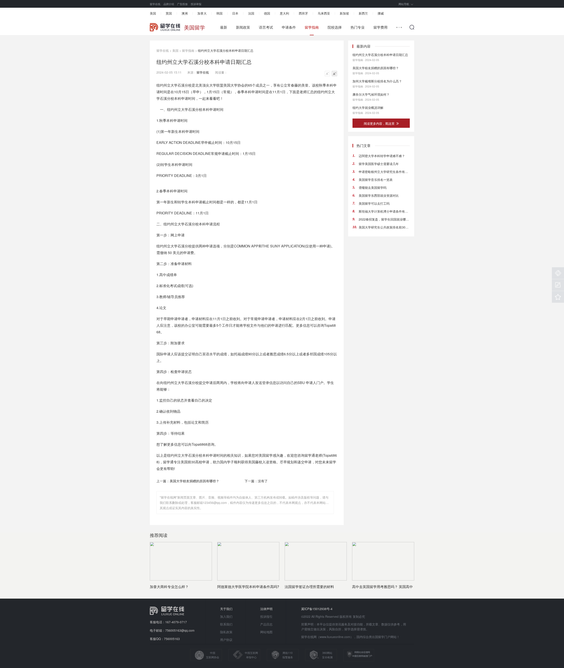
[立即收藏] (558, 297)
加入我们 (226, 616)
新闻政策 (243, 27)
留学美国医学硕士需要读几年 (379, 163)
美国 (153, 13)
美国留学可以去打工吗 (374, 203)
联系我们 (226, 624)
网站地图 (266, 632)
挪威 (381, 13)
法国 (251, 13)
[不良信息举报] (558, 273)
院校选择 (335, 27)
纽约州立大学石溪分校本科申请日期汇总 (380, 54)
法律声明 (266, 609)
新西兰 (363, 13)
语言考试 (266, 27)
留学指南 (312, 27)
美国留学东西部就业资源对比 (379, 195)
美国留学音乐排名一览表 (376, 179)
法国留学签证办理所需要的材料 (309, 586)
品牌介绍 (168, 4)
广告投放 (182, 4)
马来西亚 (324, 13)
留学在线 (155, 4)
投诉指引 (266, 616)
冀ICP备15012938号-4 (316, 609)
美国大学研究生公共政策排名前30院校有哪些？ (384, 227)
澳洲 (185, 13)
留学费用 (380, 27)
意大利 (284, 13)
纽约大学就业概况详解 (367, 107)
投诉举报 (196, 4)
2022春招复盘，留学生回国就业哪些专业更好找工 (384, 219)
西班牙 (303, 13)
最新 (223, 27)
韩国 (219, 13)
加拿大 (202, 13)
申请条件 (289, 27)
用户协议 (226, 639)
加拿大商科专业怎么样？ (169, 586)
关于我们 (226, 609)
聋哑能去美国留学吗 (372, 187)
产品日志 (266, 624)
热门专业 (358, 27)
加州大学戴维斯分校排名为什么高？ (377, 81)
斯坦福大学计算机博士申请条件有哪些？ (384, 211)
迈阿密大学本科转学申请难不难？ (382, 156)
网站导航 (404, 4)
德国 (267, 13)
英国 (169, 13)
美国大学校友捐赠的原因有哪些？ (194, 481)
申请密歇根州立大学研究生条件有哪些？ (384, 171)
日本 (235, 13)
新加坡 (344, 13)
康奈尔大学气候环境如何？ (371, 94)
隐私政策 (226, 632)
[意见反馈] (558, 285)
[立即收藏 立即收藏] (558, 297)
